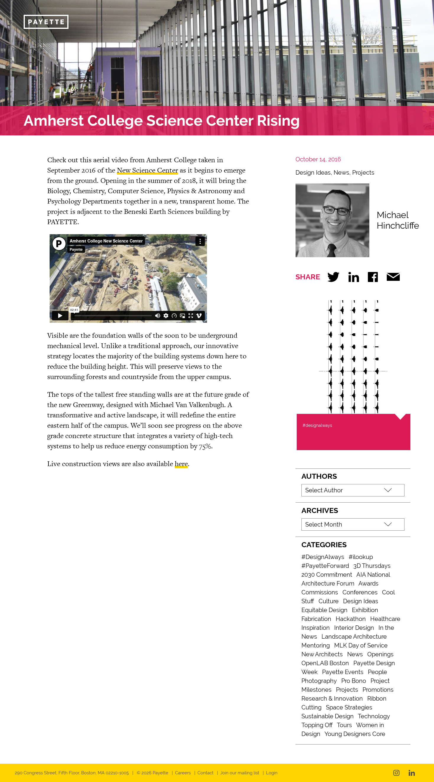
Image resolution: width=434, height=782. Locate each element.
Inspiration (315, 627)
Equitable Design (324, 610)
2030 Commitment (326, 574)
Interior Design (354, 627)
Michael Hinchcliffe (398, 220)
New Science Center (147, 170)
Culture (329, 601)
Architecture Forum (327, 583)
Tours (344, 725)
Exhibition (365, 610)
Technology (374, 716)
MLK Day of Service (361, 645)
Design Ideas (313, 172)
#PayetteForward (325, 565)
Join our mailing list (239, 773)
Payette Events (342, 672)
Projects (363, 172)
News (341, 172)
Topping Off (317, 725)
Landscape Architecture (354, 636)
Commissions (319, 592)
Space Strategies (349, 707)
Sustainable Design (327, 716)
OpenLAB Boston (325, 663)
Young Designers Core (354, 733)
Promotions (378, 689)
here (181, 463)
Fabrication (316, 618)
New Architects (322, 654)
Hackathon (351, 618)
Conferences (360, 592)
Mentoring (315, 645)
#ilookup (361, 556)
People (377, 672)
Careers (183, 773)
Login (272, 773)
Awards (368, 583)
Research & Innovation (332, 698)
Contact (205, 773)
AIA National (373, 574)
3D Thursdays (372, 565)
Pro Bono (353, 680)
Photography (319, 680)
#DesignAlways (322, 556)
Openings (380, 654)
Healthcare (385, 618)
